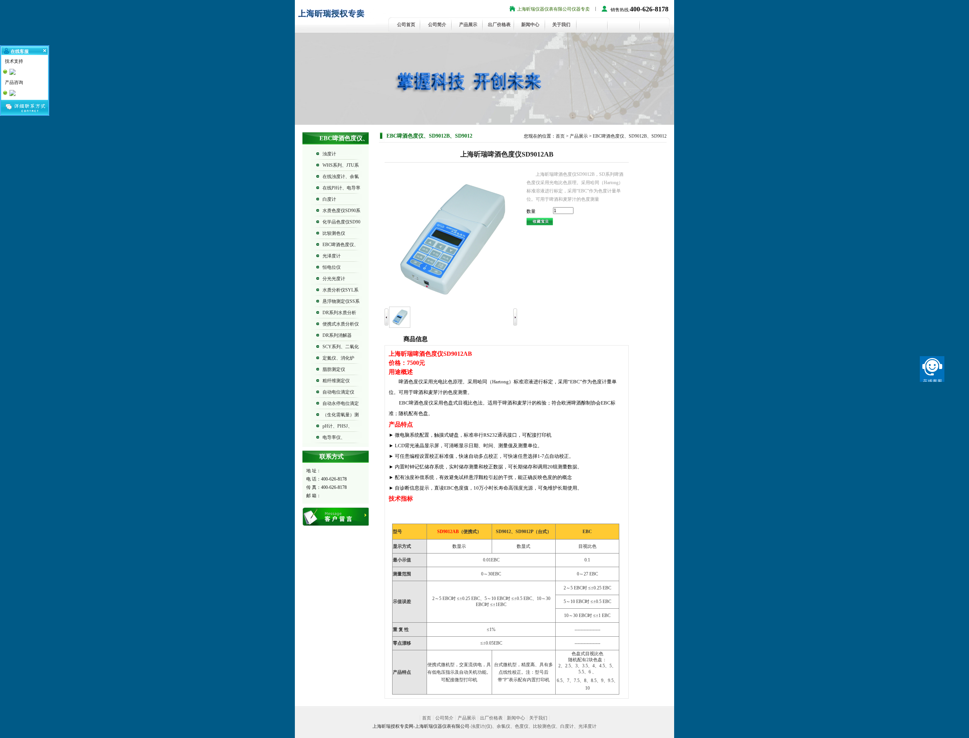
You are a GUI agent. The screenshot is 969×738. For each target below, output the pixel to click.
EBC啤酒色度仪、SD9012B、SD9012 (630, 136)
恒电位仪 (331, 267)
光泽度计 (331, 256)
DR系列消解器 (337, 335)
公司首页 (406, 24)
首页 (560, 136)
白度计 (329, 199)
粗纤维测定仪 (336, 380)
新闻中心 (530, 24)
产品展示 (468, 24)
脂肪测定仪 (333, 369)
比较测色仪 (333, 233)
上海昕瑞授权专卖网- (393, 726)
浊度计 (329, 154)
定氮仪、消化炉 (338, 358)
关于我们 (561, 24)
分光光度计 (333, 278)
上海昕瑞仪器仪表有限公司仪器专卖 (553, 9)
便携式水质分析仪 (340, 324)
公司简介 (437, 24)
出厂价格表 (499, 24)
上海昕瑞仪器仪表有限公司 (442, 726)
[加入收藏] (540, 220)
